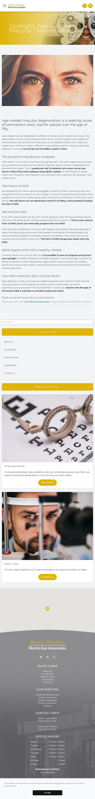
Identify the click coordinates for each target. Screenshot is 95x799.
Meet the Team (11, 357)
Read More (47, 482)
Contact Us (9, 373)
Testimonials (10, 365)
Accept (47, 793)
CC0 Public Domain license (36, 302)
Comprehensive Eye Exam (47, 695)
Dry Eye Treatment (48, 703)
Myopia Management (47, 700)
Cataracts (47, 706)
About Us (8, 342)
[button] (4, 5)
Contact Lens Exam (47, 697)
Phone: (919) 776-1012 (47, 727)
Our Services (10, 350)
